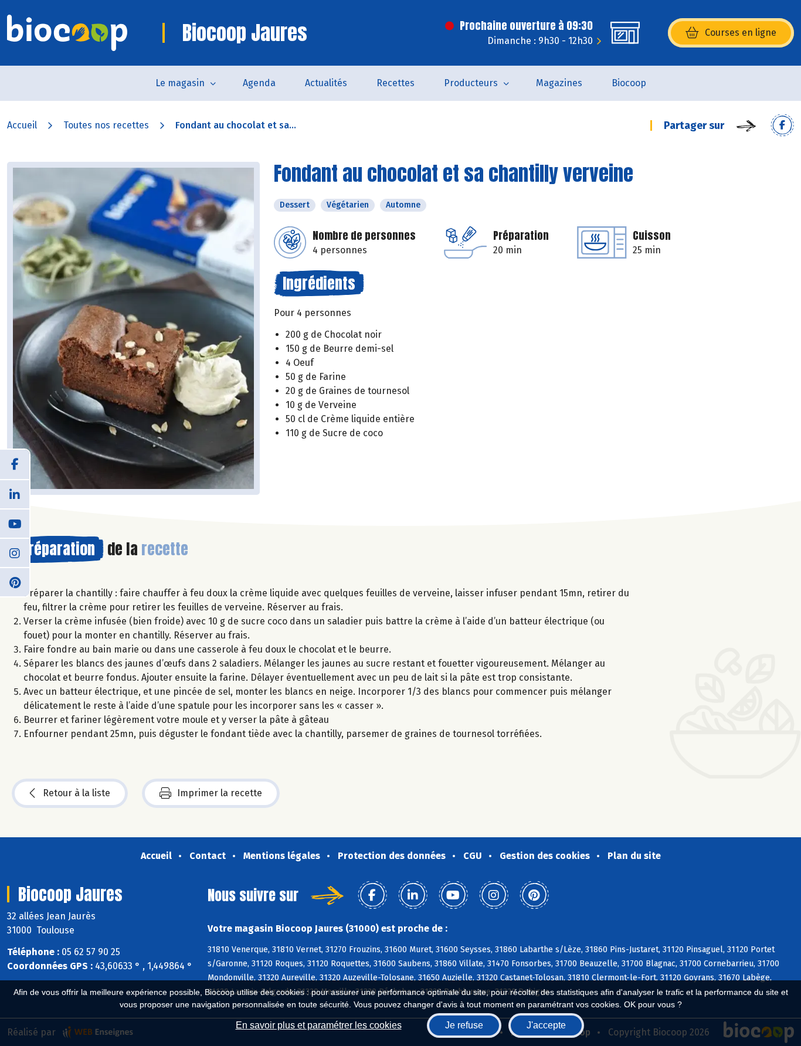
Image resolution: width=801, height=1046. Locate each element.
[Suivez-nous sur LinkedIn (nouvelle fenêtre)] (14, 493)
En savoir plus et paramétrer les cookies (319, 1025)
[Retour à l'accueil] (67, 33)
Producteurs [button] (471, 83)
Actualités (326, 83)
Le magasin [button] (180, 83)
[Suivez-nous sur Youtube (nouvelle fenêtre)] (14, 523)
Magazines (559, 83)
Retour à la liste (76, 793)
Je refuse (464, 1025)
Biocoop (629, 83)
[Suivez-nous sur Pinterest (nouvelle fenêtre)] (14, 581)
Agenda (259, 83)
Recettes (395, 83)
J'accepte (546, 1025)
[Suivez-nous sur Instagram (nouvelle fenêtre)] (14, 552)
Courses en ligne (740, 32)
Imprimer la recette (219, 793)
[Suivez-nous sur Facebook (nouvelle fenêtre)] (14, 464)
